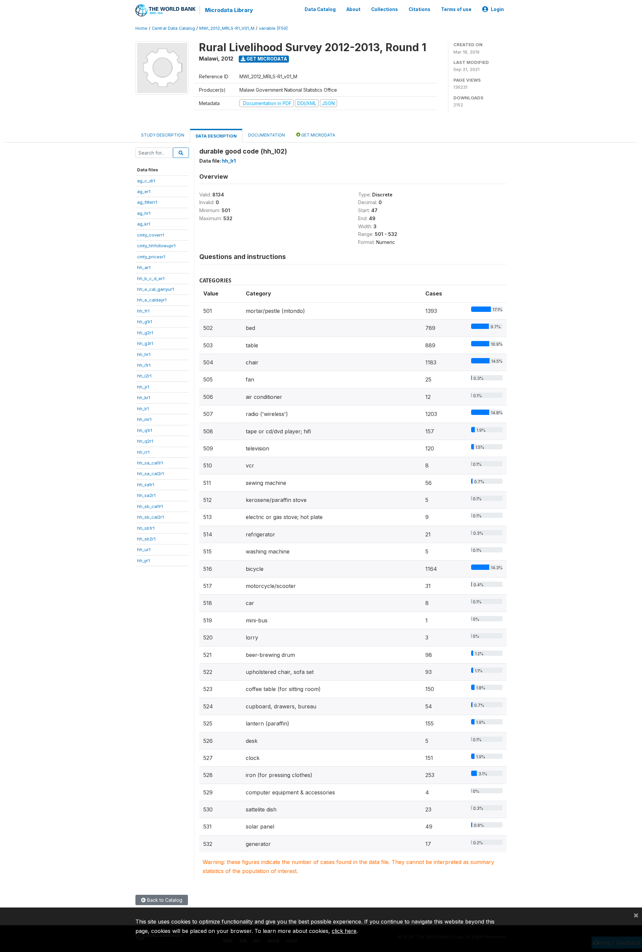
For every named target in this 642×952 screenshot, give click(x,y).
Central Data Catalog (173, 28)
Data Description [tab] (216, 136)
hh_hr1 (143, 354)
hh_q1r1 (144, 430)
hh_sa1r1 (145, 484)
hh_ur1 (143, 549)
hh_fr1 (143, 311)
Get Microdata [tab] (317, 135)
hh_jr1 (143, 387)
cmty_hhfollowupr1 (156, 245)
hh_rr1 (143, 452)
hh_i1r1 (143, 365)
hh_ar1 (143, 267)
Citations (419, 9)
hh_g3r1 (145, 343)
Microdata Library (229, 10)
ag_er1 (143, 191)
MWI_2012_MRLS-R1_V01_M (226, 28)
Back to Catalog (164, 900)
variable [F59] (273, 28)
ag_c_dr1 (146, 180)
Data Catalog (320, 9)
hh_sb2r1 (146, 538)
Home (141, 28)
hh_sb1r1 (145, 528)
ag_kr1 (143, 224)
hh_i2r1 (144, 375)
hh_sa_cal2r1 (150, 473)
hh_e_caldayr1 (152, 299)
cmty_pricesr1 (151, 256)
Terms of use (456, 9)
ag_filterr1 (147, 202)
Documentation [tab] (266, 135)
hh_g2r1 (145, 332)
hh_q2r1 (145, 441)
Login (497, 9)
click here (344, 931)
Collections (384, 9)
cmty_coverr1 (150, 235)
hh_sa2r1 (146, 495)
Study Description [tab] (162, 135)
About (353, 9)
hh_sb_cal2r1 (150, 517)
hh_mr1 (144, 419)
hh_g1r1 (144, 321)
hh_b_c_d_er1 (151, 278)
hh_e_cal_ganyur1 (155, 289)
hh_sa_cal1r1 (150, 462)
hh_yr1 (143, 560)
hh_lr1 (143, 408)
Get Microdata (266, 59)
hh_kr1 (143, 397)
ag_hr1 (143, 213)
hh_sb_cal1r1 (150, 506)
